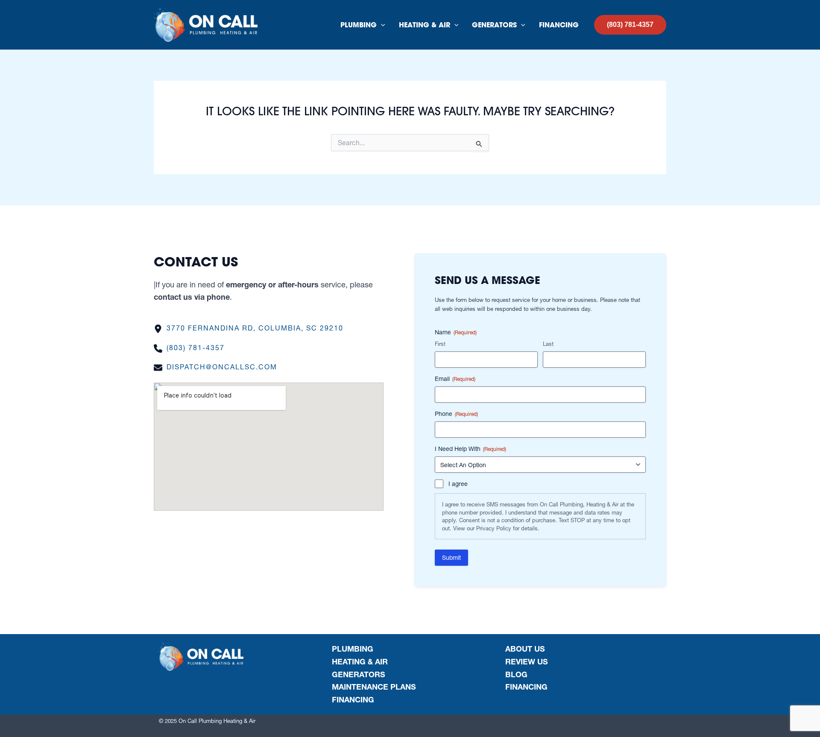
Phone (456, 414)
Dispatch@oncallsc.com (222, 367)
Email (455, 379)
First (440, 343)
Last (548, 343)
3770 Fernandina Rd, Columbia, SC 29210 (255, 328)
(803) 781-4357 (196, 347)
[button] (630, 25)
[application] (381, 25)
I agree (458, 484)
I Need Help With (470, 449)
